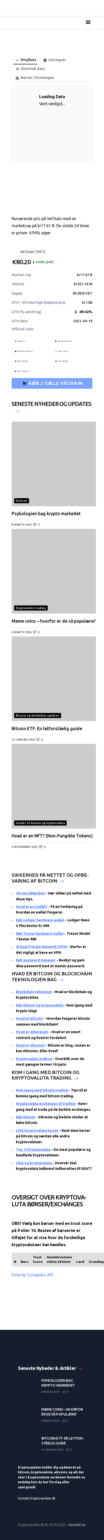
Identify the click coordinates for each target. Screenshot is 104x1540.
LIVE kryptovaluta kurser (37, 1131)
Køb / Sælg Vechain (55, 383)
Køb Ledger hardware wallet (40, 920)
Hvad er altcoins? (30, 1045)
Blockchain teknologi (33, 992)
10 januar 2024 (23, 739)
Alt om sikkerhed (30, 893)
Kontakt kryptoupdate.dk (37, 1498)
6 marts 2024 (22, 632)
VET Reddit (63, 361)
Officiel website (25, 351)
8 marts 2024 (22, 524)
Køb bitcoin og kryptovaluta (39, 1005)
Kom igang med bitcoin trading (42, 1090)
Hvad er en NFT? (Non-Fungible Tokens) (52, 835)
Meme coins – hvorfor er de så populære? (54, 621)
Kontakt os (77, 1525)
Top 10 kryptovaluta (33, 1150)
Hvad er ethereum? (32, 1032)
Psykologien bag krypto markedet (46, 513)
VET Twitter (23, 371)
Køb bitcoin (25, 1117)
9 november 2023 (25, 846)
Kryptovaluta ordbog (34, 1059)
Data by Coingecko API (32, 1275)
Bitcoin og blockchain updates (37, 715)
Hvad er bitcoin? (29, 1018)
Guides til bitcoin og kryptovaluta (40, 823)
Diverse (21, 500)
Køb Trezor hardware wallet (40, 934)
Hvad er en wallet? (31, 907)
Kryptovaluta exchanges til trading (45, 1104)
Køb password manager (36, 960)
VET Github (22, 361)
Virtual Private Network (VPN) (41, 947)
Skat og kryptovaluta (34, 1163)
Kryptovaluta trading (31, 608)
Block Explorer (65, 341)
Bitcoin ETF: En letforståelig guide (47, 728)
